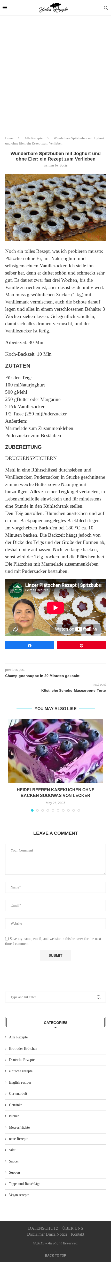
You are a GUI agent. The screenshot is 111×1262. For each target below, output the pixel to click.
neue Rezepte (18, 1139)
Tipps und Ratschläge (24, 1184)
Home (9, 138)
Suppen (14, 1172)
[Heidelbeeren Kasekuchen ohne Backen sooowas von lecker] (55, 751)
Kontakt (77, 1234)
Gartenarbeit (18, 1094)
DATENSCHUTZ (43, 1228)
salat (12, 1150)
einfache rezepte (21, 1071)
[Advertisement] (55, 73)
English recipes (20, 1082)
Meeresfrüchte (19, 1127)
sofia (63, 165)
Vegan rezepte (19, 1195)
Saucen (14, 1161)
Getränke (15, 1105)
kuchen (14, 1116)
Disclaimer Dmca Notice (47, 1234)
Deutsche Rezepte (22, 1060)
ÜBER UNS (72, 1228)
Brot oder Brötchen (23, 1049)
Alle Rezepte (34, 138)
